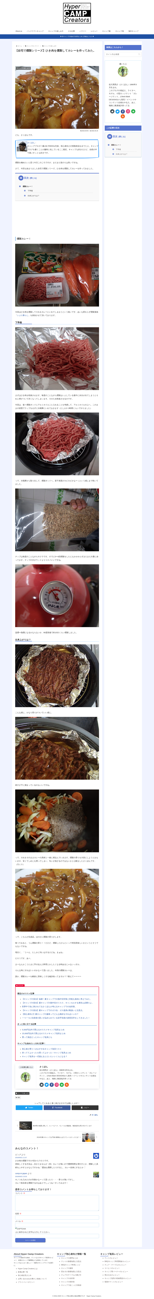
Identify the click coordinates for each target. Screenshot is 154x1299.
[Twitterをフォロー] (47, 1085)
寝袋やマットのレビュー (114, 1282)
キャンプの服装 (67, 1268)
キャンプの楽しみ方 (23, 1093)
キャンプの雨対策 (68, 1282)
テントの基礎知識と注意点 (71, 1261)
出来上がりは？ (33, 196)
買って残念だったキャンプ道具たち (37, 1037)
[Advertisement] (57, 58)
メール (19, 1221)
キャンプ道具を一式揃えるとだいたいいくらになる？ (44, 1056)
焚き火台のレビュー (112, 1275)
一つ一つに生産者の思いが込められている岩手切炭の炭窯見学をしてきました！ (56, 1018)
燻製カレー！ (28, 186)
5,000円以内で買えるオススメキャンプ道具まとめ (43, 1030)
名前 (18, 1214)
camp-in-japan (21, 1173)
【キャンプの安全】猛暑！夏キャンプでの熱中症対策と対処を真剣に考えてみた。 (57, 999)
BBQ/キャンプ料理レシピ (70, 1265)
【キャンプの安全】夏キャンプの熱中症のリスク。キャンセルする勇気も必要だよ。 (58, 1003)
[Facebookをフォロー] (52, 1085)
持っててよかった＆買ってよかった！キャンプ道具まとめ (46, 1053)
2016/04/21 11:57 (21, 1157)
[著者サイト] (41, 1085)
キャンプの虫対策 (68, 1278)
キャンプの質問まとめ (69, 1258)
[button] (139, 54)
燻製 (18, 1097)
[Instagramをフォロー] (57, 1085)
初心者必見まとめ (24, 1275)
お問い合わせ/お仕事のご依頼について (32, 1279)
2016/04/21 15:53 (21, 1176)
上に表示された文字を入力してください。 (33, 1232)
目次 (26, 177)
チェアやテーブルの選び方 (71, 1275)
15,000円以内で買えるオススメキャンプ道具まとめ (43, 1033)
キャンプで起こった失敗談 (71, 1285)
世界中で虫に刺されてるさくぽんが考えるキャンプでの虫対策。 (49, 1007)
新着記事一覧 (23, 1272)
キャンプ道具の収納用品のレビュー (118, 1278)
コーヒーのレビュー (112, 1268)
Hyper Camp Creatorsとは (28, 1268)
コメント (20, 1193)
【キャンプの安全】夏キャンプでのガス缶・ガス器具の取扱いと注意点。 (53, 1010)
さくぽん (31, 143)
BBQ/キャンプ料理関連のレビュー (117, 1261)
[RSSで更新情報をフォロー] (67, 1085)
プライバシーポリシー (26, 1282)
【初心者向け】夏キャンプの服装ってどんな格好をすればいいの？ (50, 1014)
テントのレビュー (111, 1258)
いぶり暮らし (22, 315)
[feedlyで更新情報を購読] (62, 1085)
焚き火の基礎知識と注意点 (71, 1271)
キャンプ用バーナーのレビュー (116, 1271)
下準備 (30, 191)
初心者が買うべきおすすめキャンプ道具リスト (42, 1049)
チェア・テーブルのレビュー (115, 1265)
